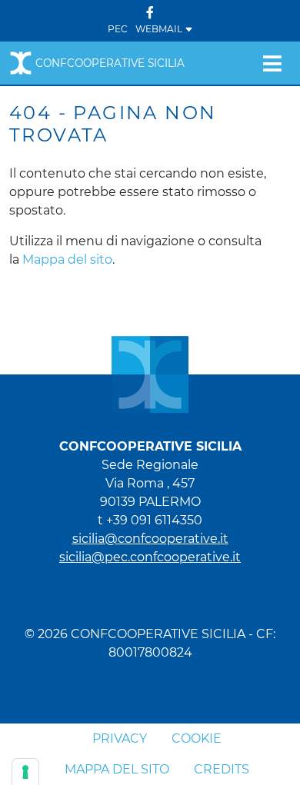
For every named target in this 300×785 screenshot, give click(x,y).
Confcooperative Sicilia (110, 63)
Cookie (197, 738)
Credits (221, 769)
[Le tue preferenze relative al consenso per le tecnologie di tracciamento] (25, 772)
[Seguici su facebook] (150, 12)
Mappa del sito (67, 259)
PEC (118, 29)
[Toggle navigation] (272, 63)
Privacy (119, 738)
